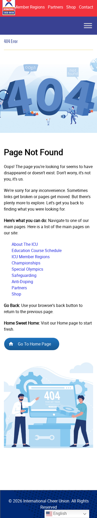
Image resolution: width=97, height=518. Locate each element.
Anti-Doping (22, 281)
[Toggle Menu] (88, 25)
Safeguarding (24, 275)
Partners (55, 7)
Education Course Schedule (37, 250)
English (59, 513)
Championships (26, 263)
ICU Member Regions (31, 257)
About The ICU (25, 244)
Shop (71, 7)
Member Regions (29, 7)
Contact (86, 7)
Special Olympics (27, 269)
